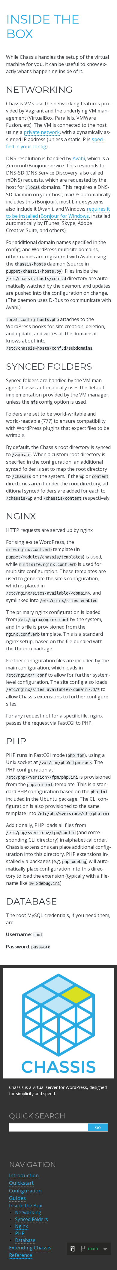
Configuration (25, 1190)
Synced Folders (31, 1219)
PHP (20, 1233)
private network (42, 132)
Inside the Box (25, 1205)
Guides (17, 1198)
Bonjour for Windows (64, 216)
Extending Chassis (30, 1247)
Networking (28, 1212)
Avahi (79, 158)
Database (25, 1240)
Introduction (24, 1175)
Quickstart (21, 1182)
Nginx (21, 1226)
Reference (20, 1255)
